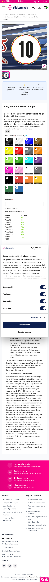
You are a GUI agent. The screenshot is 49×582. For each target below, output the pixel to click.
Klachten (6, 515)
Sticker (34, 114)
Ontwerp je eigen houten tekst (36, 507)
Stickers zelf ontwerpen (36, 503)
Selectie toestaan (24, 332)
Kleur (7, 131)
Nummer (9, 200)
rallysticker (13, 350)
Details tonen (36, 317)
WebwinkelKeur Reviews (37, 577)
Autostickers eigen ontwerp (34, 512)
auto (43, 122)
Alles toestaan (24, 325)
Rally (20, 114)
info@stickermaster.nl (12, 551)
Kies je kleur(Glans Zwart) (15, 135)
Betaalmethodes (9, 506)
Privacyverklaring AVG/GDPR (9, 519)
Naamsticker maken (35, 500)
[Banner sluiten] (45, 248)
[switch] (43, 294)
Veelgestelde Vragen (10, 503)
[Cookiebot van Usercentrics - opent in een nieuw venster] (31, 248)
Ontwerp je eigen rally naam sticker (35, 529)
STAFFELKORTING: (11, 208)
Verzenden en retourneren (12, 512)
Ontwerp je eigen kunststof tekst (37, 518)
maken (17, 408)
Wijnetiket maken (34, 522)
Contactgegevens (9, 509)
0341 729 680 (9, 547)
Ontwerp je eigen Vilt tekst (37, 525)
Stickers (14, 374)
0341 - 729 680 (41, 1)
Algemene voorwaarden (12, 500)
